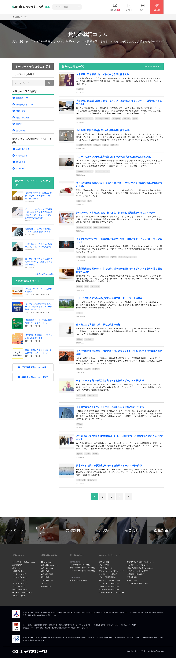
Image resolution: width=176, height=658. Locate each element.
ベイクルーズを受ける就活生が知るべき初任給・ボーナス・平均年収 (110, 380)
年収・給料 (81, 257)
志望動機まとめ (47, 580)
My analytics (46, 562)
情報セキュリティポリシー (109, 586)
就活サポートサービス (20, 589)
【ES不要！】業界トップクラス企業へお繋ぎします (38, 336)
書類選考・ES (22, 98)
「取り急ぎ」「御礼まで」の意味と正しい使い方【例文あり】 (38, 245)
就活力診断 (45, 571)
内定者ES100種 (47, 574)
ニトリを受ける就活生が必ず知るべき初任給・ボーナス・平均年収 (109, 298)
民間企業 (114, 145)
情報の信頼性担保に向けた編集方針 (140, 568)
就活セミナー (22, 162)
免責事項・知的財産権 (135, 574)
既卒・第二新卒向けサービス (23, 592)
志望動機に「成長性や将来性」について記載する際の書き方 (38, 230)
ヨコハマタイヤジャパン (127, 257)
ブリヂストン (103, 257)
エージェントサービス (20, 580)
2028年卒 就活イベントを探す (34, 377)
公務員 (106, 145)
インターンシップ (19, 574)
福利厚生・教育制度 (84, 227)
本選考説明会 (22, 155)
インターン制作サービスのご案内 (82, 571)
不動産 (79, 424)
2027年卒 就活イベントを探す (35, 367)
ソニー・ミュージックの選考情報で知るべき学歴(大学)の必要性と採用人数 (113, 156)
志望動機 (73, 530)
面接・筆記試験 (22, 117)
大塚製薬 (80, 89)
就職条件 (97, 145)
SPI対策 (44, 583)
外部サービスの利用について (109, 580)
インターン (21, 168)
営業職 (113, 257)
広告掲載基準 (132, 577)
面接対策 (161, 530)
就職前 (95, 454)
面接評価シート (47, 586)
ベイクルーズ (92, 395)
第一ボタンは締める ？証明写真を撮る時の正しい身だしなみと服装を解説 (39, 261)
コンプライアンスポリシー (109, 583)
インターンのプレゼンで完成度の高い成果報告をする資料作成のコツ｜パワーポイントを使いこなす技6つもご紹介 (38, 213)
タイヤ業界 (92, 257)
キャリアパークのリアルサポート (139, 565)
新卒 (86, 287)
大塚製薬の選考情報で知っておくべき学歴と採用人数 (102, 74)
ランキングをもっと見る (44, 274)
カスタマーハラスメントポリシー (111, 592)
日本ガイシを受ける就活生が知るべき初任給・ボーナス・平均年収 (109, 465)
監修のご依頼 (132, 580)
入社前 (87, 369)
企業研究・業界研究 (102, 119)
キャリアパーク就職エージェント (24, 562)
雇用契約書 (95, 287)
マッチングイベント (19, 577)
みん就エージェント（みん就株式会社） (38, 290)
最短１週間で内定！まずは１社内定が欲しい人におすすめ (38, 351)
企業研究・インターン (25, 104)
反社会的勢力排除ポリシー (109, 589)
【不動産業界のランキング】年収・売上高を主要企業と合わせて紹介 (110, 406)
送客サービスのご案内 (78, 580)
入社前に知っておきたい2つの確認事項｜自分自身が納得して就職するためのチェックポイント (119, 437)
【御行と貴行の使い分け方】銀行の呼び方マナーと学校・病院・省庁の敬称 (38, 195)
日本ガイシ (92, 480)
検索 (49, 83)
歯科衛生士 (89, 339)
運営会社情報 (104, 562)
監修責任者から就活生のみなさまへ (140, 562)
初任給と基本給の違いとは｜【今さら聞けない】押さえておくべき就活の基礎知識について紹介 (119, 185)
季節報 (135, 119)
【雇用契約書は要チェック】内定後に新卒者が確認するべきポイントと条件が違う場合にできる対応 (119, 270)
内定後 (19, 124)
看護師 (79, 339)
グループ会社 (104, 565)
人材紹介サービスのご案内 (80, 565)
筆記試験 (103, 530)
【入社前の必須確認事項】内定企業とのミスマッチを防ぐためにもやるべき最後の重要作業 (119, 352)
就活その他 (21, 130)
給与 (89, 201)
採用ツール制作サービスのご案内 (82, 568)
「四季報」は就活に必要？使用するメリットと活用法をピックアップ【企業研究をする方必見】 (119, 102)
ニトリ (79, 313)
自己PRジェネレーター (49, 568)
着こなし (132, 530)
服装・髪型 (21, 111)
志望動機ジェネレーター (50, 565)
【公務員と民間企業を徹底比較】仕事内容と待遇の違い (103, 130)
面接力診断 (45, 577)
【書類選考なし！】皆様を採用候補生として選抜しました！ (38, 321)
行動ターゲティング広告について (111, 571)
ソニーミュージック (102, 171)
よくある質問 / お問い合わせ (137, 583)
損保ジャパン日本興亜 (101, 227)
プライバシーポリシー (107, 568)
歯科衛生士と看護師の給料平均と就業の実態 (98, 324)
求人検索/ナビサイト (20, 583)
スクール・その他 (19, 596)
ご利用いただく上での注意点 (137, 571)
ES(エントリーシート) (84, 119)
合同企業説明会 (22, 149)
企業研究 (126, 119)
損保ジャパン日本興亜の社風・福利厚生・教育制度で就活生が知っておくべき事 (115, 212)
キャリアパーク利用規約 (108, 574)
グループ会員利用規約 (107, 577)
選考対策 (96, 369)
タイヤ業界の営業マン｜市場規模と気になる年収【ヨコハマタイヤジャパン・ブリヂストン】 (119, 240)
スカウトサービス (19, 586)
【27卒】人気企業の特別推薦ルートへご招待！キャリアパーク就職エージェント (38, 306)
